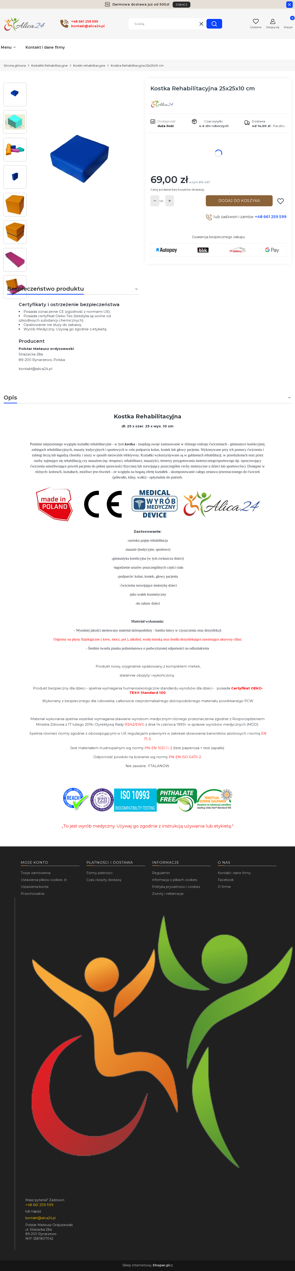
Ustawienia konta (34, 887)
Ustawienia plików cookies (42, 880)
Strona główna (15, 65)
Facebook (226, 880)
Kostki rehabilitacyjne (89, 65)
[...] (82, 168)
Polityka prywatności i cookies (176, 887)
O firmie (224, 887)
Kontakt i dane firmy (234, 873)
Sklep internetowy (146, 1265)
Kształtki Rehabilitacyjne (49, 65)
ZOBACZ (181, 4)
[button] (214, 24)
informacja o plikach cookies (174, 880)
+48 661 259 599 (270, 217)
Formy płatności (99, 873)
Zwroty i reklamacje (168, 894)
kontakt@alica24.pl (35, 369)
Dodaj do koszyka (239, 200)
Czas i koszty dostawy (104, 880)
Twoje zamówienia (35, 873)
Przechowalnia (32, 894)
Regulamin (161, 873)
